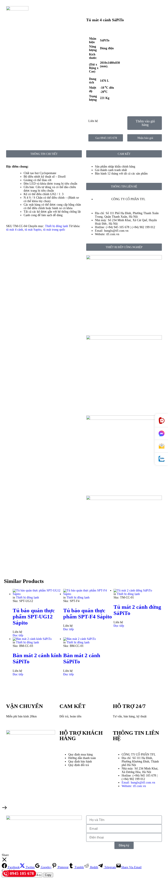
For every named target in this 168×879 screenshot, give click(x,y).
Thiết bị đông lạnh (56, 226)
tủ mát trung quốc (54, 229)
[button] (144, 123)
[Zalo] (161, 459)
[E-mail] (161, 446)
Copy (48, 875)
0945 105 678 (22, 873)
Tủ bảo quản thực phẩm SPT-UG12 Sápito (34, 616)
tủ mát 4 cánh (14, 229)
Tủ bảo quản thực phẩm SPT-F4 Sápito (87, 613)
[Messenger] (161, 433)
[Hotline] (161, 420)
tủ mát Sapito (33, 229)
